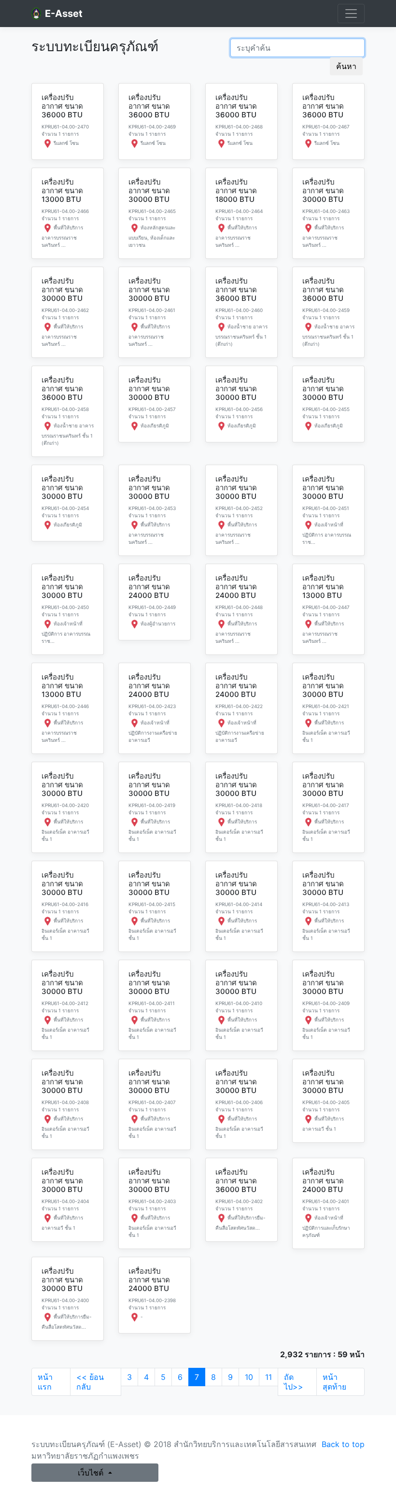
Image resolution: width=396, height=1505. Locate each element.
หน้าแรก (45, 1381)
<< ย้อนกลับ (90, 1381)
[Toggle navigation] (351, 13)
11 (268, 1377)
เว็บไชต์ (92, 1472)
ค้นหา (346, 66)
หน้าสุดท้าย (334, 1381)
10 (249, 1377)
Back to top (343, 1444)
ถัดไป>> (293, 1381)
